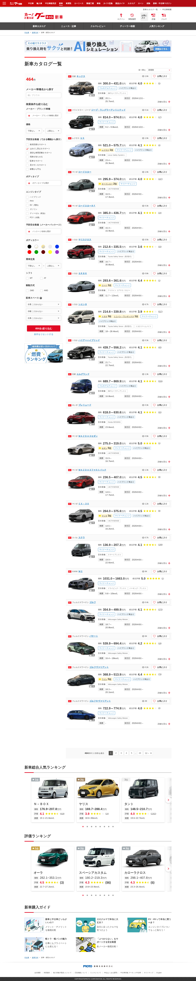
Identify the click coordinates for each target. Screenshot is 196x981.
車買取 (68, 3)
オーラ (38, 872)
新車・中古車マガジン (162, 3)
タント (129, 804)
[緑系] (36, 252)
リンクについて (95, 973)
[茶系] (43, 252)
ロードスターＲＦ (87, 205)
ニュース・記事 (68, 26)
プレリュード (84, 405)
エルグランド (83, 374)
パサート (93, 636)
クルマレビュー (98, 26)
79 (160, 674)
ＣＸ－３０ (83, 503)
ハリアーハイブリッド (89, 340)
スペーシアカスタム (93, 872)
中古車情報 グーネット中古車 (131, 973)
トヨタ (104, 316)
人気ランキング (156, 26)
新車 (61, 3)
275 (160, 609)
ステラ (81, 537)
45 (160, 347)
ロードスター (84, 172)
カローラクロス (135, 872)
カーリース (78, 3)
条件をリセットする (43, 334)
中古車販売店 (50, 3)
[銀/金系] (43, 247)
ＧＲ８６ (82, 273)
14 (107, 814)
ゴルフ (92, 602)
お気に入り (162, 76)
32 (160, 412)
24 (160, 213)
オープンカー (107, 184)
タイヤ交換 (108, 3)
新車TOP (35, 32)
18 (160, 643)
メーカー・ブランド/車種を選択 (45, 115)
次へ (147, 753)
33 (160, 247)
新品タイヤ (120, 3)
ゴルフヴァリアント (99, 667)
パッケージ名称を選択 (41, 231)
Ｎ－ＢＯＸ (41, 804)
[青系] (57, 247)
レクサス (105, 150)
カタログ (131, 3)
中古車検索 (167, 9)
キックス (81, 76)
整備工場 (90, 3)
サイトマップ (148, 973)
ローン (140, 3)
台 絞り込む (43, 328)
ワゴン (104, 679)
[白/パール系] (36, 247)
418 (62, 814)
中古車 (26, 32)
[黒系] (29, 247)
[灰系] (50, 247)
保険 (148, 3)
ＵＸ (82, 138)
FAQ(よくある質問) (110, 973)
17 (160, 117)
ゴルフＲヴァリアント (100, 701)
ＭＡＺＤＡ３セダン (88, 436)
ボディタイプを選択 (40, 183)
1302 (153, 814)
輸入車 (39, 3)
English (159, 973)
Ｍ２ (80, 571)
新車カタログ (39, 26)
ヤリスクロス (84, 239)
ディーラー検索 (127, 26)
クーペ (104, 285)
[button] (168, 800)
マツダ (104, 516)
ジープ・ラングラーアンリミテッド (108, 110)
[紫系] (57, 252)
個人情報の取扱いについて (62, 973)
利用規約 (47, 973)
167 (160, 179)
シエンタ (82, 304)
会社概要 (37, 973)
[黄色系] (50, 252)
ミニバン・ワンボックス (124, 316)
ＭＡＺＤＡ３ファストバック (92, 470)
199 (160, 545)
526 (160, 381)
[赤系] (29, 252)
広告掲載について (81, 973)
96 (108, 882)
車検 (98, 3)
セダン (104, 448)
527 (160, 312)
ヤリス (83, 804)
